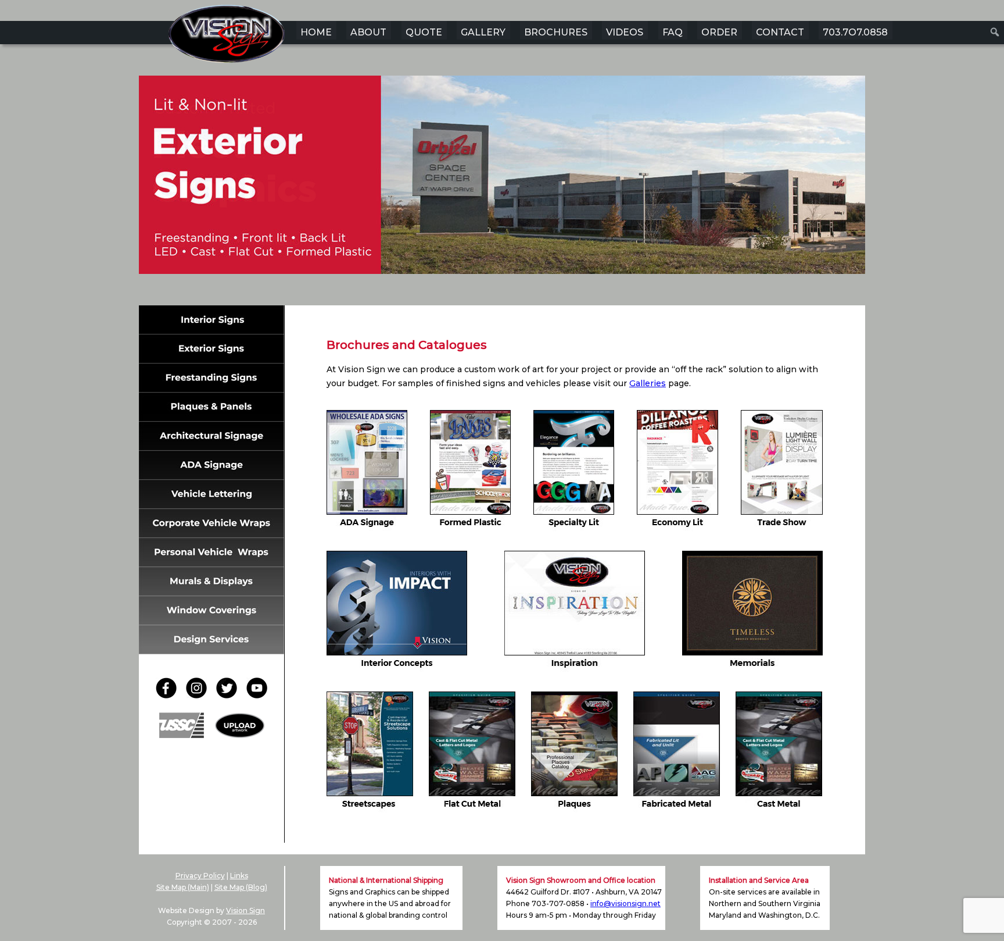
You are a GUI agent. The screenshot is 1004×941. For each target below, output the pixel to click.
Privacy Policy (200, 875)
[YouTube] (256, 695)
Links (239, 875)
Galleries (647, 383)
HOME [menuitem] (316, 32)
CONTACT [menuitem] (780, 32)
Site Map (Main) (182, 887)
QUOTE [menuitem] (424, 32)
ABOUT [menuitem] (368, 32)
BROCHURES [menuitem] (555, 32)
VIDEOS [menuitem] (624, 32)
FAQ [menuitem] (672, 32)
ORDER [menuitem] (719, 32)
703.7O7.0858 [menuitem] (855, 32)
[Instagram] (200, 695)
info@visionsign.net (625, 903)
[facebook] (170, 695)
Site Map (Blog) (240, 887)
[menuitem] (995, 32)
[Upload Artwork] (239, 734)
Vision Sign (245, 910)
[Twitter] (230, 695)
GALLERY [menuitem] (483, 32)
